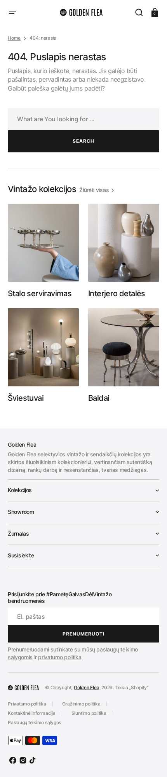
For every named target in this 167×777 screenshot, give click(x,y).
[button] (12, 12)
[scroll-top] (150, 760)
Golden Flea (86, 687)
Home (14, 38)
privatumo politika (59, 657)
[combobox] (83, 119)
